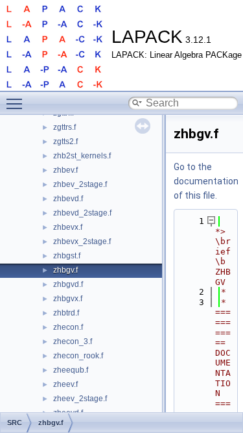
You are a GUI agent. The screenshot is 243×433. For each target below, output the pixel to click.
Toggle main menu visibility (17, 103)
